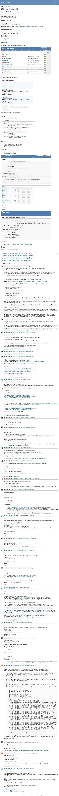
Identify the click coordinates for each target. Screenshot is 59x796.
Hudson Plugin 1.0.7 (8, 489)
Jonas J (22, 622)
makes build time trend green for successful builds (35, 281)
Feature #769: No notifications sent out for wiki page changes (22, 513)
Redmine (25, 795)
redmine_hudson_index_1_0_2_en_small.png (14, 253)
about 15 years (28, 489)
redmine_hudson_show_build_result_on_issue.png (15, 255)
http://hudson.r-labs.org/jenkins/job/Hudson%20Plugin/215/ (19, 576)
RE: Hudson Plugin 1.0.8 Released (11, 665)
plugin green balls (14, 281)
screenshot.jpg (9, 587)
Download (7, 40)
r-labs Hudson (5, 251)
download (10, 501)
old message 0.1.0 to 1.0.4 (9, 17)
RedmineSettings (43, 458)
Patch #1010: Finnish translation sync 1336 (17, 662)
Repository (7, 38)
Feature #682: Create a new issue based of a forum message (22, 507)
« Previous (4, 791)
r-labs (9, 495)
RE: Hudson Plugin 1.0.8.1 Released (12, 753)
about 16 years (17, 11)
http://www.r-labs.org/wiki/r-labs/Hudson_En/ (21, 244)
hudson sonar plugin (20, 310)
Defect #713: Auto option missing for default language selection (22, 509)
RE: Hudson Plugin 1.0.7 (9, 515)
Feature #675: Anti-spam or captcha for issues (18, 508)
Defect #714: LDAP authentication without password (19, 512)
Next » (15, 791)
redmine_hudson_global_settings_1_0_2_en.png (15, 260)
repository (10, 500)
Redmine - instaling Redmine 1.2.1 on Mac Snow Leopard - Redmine (27, 546)
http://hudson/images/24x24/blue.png (16, 404)
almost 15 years (28, 515)
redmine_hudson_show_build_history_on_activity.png (16, 257)
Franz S (26, 665)
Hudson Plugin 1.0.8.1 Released (11, 742)
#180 (24, 445)
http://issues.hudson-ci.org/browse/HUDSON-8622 (32, 361)
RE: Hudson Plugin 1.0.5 (9, 266)
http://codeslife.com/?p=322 (21, 458)
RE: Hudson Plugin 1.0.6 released (11, 478)
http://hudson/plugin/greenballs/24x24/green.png (46, 403)
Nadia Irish (22, 515)
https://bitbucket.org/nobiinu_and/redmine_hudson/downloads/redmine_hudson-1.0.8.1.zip (27, 750)
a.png (7, 789)
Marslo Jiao (22, 768)
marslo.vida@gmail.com (30, 785)
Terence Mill (22, 266)
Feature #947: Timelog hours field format (17, 661)
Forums (3, 6)
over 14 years (28, 568)
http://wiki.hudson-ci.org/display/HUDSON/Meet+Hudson (29, 26)
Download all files (57, 253)
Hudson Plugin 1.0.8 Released (10, 638)
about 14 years (33, 742)
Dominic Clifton (27, 478)
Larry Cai (22, 379)
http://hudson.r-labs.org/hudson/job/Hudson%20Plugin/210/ (42, 444)
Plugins (7, 6)
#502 (7, 466)
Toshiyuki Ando (9, 11)
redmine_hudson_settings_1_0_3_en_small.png (15, 258)
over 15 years (29, 266)
